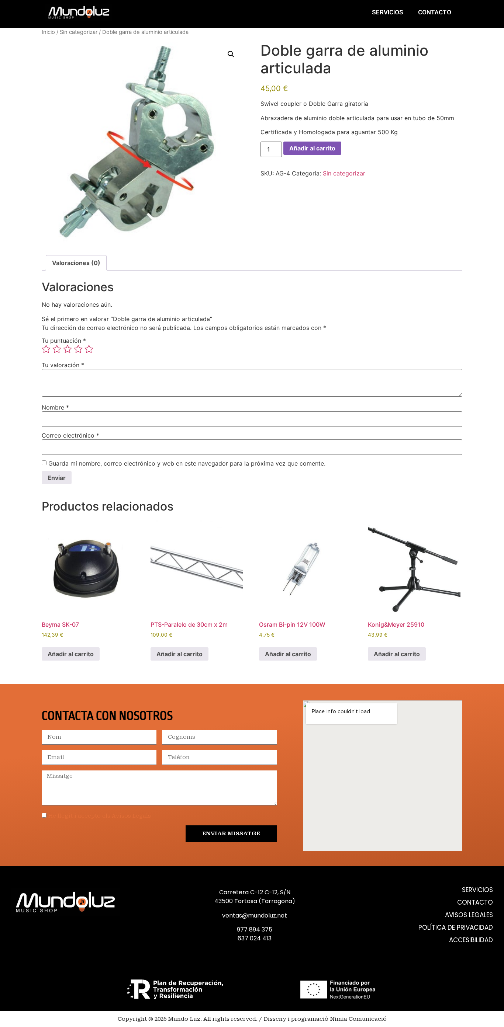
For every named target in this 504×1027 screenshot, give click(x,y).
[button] (231, 54)
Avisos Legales (469, 915)
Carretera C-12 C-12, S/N (254, 892)
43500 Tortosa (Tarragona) (254, 901)
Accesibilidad (471, 940)
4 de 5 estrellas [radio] (78, 349)
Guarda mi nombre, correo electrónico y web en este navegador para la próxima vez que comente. (186, 463)
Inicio (48, 32)
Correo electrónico (70, 435)
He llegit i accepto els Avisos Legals (99, 816)
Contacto (434, 12)
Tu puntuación (64, 341)
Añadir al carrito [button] (71, 654)
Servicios (387, 12)
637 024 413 (255, 938)
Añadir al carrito (312, 148)
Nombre (55, 407)
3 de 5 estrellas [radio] (67, 349)
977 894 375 (254, 929)
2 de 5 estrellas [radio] (56, 349)
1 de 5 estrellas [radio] (46, 349)
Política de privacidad (455, 928)
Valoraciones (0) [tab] (76, 263)
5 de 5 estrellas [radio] (88, 349)
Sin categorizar (78, 32)
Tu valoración (63, 365)
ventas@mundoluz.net (254, 915)
